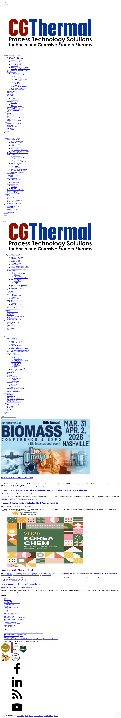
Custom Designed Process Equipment (20, 69)
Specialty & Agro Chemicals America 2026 (15, 634)
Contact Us (4, 221)
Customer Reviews (9, 604)
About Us (6, 122)
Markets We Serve (12, 119)
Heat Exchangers (11, 72)
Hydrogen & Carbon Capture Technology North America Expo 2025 (29, 503)
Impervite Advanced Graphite (11, 613)
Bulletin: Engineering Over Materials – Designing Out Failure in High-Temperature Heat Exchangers (44, 490)
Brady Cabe (5, 481)
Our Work (10, 128)
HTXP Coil (17, 76)
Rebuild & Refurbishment (14, 120)
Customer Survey (38, 716)
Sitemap (56, 716)
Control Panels (14, 66)
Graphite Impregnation (10, 609)
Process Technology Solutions (12, 55)
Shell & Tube (17, 82)
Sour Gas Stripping (15, 63)
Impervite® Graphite (16, 80)
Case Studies (25, 493)
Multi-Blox (17, 85)
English (6, 2)
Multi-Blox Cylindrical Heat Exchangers (14, 619)
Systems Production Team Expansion (13, 636)
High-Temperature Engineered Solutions (17, 70)
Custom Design (18, 77)
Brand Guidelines (48, 716)
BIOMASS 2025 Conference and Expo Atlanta (20, 584)
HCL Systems (44, 573)
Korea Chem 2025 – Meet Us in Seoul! (17, 570)
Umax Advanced (46, 575)
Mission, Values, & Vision (14, 123)
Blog (5, 132)
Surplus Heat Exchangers (17, 89)
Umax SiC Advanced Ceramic (15, 109)
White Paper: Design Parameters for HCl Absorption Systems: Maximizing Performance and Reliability (31, 639)
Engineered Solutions (12, 113)
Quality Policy (29, 716)
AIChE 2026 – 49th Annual (11, 637)
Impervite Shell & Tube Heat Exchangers (90, 573)
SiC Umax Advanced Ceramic (18, 88)
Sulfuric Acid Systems (16, 60)
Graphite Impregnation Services (15, 117)
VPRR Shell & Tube (19, 75)
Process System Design (13, 57)
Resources (6, 131)
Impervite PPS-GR (74, 573)
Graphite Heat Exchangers (33, 573)
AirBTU (19, 481)
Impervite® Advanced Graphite (19, 86)
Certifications (10, 129)
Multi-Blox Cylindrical (16, 106)
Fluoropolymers (11, 91)
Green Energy (11, 114)
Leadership (10, 125)
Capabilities (7, 112)
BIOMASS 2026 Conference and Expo (17, 477)
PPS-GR (9, 575)
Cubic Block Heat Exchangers (12, 603)
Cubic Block (17, 83)
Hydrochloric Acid (15, 61)
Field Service (10, 116)
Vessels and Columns (12, 92)
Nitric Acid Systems (16, 64)
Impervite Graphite (64, 573)
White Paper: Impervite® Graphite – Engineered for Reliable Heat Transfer (23, 633)
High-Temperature (15, 73)
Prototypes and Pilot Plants (21, 79)
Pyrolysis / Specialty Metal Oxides (19, 67)
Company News (21, 573)
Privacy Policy (20, 716)
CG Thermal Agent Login (7, 641)
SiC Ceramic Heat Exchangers (33, 575)
